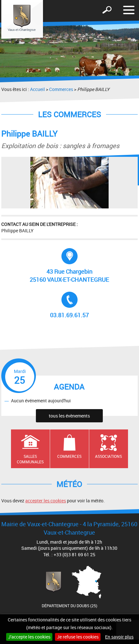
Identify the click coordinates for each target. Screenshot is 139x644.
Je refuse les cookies (78, 637)
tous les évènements (69, 416)
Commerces (61, 89)
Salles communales (30, 459)
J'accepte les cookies (29, 637)
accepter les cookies (45, 501)
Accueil (37, 89)
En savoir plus (119, 637)
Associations (108, 456)
